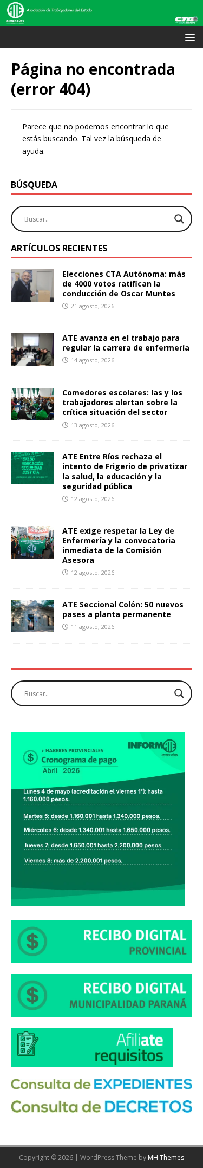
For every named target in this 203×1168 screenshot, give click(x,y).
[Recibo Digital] (101, 957)
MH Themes (166, 1157)
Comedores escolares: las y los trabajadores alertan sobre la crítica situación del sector (122, 402)
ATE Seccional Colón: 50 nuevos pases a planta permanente (123, 609)
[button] (188, 36)
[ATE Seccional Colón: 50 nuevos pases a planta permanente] (32, 626)
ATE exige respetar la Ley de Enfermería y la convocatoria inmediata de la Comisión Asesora (118, 545)
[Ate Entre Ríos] (101, 20)
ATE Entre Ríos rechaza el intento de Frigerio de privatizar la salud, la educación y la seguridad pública (124, 471)
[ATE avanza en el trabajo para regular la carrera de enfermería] (32, 359)
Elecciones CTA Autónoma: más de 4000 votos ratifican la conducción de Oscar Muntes (124, 284)
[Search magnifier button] (179, 218)
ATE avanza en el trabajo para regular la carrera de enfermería (125, 343)
